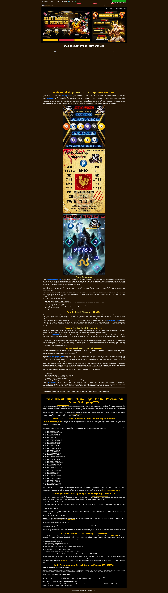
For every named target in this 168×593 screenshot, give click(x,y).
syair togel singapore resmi (104, 391)
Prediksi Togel (72, 5)
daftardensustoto (55, 391)
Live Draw (63, 5)
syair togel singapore (93, 391)
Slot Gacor (81, 5)
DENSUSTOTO (83, 590)
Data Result (96, 5)
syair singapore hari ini (76, 391)
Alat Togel (88, 5)
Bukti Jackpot (105, 5)
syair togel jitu (85, 391)
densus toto (62, 391)
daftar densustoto (47, 391)
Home (58, 5)
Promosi (113, 5)
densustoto (68, 391)
